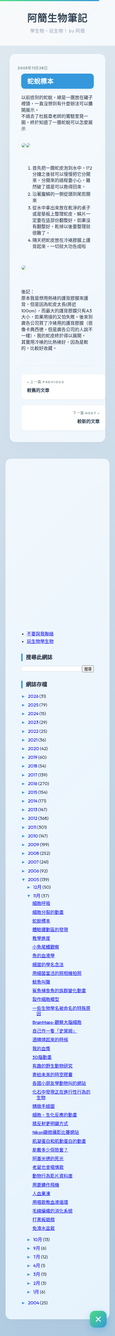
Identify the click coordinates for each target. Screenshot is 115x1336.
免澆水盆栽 (43, 1228)
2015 (33, 792)
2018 (33, 766)
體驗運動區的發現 (50, 929)
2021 (33, 740)
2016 (33, 783)
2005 (34, 879)
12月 (37, 887)
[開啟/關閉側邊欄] (98, 1319)
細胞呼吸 (41, 903)
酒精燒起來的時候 (50, 1039)
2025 (33, 705)
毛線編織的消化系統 (52, 1211)
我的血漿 (41, 1048)
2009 (34, 844)
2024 (33, 713)
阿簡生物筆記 (57, 18)
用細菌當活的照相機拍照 (57, 973)
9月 (37, 1248)
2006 (34, 871)
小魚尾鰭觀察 (45, 947)
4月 (37, 1265)
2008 (34, 853)
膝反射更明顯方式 (50, 1123)
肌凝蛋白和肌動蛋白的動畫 (59, 1141)
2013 (33, 809)
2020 (34, 748)
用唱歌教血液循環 (50, 1202)
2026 (33, 696)
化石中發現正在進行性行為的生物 (61, 1094)
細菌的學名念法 (48, 964)
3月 (37, 1274)
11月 (37, 896)
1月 (36, 1292)
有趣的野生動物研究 (52, 1066)
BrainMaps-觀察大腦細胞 (57, 1022)
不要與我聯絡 (40, 634)
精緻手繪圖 (43, 1106)
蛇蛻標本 (40, 81)
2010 (33, 836)
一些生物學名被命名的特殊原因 (61, 1010)
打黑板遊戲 (43, 1219)
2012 (33, 818)
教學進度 (41, 938)
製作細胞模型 (45, 999)
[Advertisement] (56, 505)
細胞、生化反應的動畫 (54, 1115)
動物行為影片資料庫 (52, 1176)
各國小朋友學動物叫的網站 (59, 1083)
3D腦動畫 (42, 1057)
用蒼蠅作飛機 (45, 1185)
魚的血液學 (43, 955)
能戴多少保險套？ (50, 1150)
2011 (32, 827)
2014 (33, 801)
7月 (37, 1257)
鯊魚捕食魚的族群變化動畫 (59, 990)
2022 (33, 731)
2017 (33, 775)
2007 (34, 862)
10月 (38, 1239)
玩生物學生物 (40, 641)
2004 (34, 1302)
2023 (33, 722)
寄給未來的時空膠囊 (52, 1074)
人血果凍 (41, 1193)
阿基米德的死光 (48, 1158)
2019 (33, 757)
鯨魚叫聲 (41, 982)
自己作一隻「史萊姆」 (54, 1031)
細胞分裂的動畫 (48, 912)
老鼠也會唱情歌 (48, 1167)
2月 (37, 1283)
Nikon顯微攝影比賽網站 (55, 1132)
